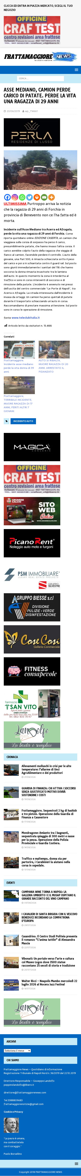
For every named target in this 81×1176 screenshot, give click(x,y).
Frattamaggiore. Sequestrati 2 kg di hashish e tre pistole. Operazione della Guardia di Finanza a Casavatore (49, 814)
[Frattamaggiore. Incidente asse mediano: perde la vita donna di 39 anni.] (19, 349)
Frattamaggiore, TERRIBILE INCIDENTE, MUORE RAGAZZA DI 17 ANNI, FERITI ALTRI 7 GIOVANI (18, 403)
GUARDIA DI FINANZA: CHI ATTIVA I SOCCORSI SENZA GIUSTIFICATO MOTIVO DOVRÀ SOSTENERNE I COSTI (49, 792)
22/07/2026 (30, 947)
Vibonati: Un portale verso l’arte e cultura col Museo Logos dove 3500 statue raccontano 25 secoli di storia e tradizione (48, 962)
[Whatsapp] (22, 197)
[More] (51, 197)
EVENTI (11, 882)
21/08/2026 (29, 777)
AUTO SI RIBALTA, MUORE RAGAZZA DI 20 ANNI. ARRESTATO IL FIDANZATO (53, 366)
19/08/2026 (29, 799)
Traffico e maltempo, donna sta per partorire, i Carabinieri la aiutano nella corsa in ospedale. (46, 862)
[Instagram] (14, 197)
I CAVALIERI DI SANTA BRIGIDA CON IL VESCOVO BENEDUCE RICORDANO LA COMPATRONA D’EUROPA (49, 917)
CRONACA (12, 757)
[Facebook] (7, 197)
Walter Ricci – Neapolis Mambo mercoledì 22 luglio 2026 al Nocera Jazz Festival (49, 982)
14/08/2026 (29, 847)
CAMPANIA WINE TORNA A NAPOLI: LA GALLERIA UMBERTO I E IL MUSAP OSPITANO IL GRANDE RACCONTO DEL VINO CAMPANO (49, 895)
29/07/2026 (30, 925)
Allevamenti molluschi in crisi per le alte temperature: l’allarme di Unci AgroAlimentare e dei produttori (46, 769)
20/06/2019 (13, 111)
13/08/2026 (29, 869)
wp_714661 (31, 111)
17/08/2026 (29, 821)
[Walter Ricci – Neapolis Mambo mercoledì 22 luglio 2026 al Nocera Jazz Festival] (11, 985)
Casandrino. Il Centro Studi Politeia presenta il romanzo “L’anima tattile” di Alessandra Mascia (49, 940)
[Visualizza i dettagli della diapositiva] (32, 30)
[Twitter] (29, 197)
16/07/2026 (29, 988)
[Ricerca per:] (40, 78)
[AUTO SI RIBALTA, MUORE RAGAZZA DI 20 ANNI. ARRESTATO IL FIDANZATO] (54, 349)
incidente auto (23, 421)
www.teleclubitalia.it (26, 318)
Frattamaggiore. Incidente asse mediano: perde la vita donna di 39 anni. (19, 366)
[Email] (44, 197)
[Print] (37, 197)
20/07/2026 (30, 969)
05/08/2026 (30, 902)
